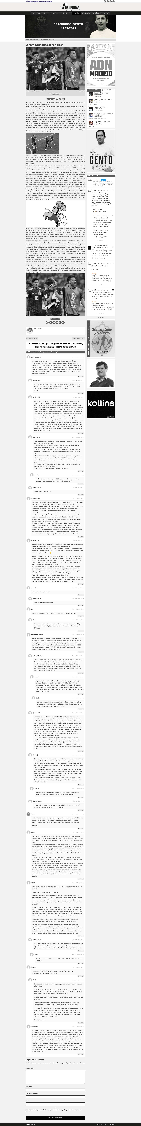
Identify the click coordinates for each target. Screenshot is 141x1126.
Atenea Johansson (93, 104)
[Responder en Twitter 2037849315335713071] (92, 313)
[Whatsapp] (60, 99)
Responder (80, 376)
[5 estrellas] (58, 94)
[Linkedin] (53, 99)
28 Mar (108, 290)
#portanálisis (96, 269)
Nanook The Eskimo (98, 110)
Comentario (30, 1068)
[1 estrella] (52, 94)
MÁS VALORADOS (108, 90)
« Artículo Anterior (31, 338)
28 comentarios (81, 90)
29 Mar (108, 190)
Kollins (94, 247)
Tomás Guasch (97, 96)
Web (27, 1100)
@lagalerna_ (102, 190)
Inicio (28, 39)
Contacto (106, 1124)
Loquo (33, 814)
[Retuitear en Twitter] (95, 245)
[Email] (63, 99)
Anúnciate (112, 1124)
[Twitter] (50, 99)
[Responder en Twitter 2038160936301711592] (92, 258)
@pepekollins (100, 247)
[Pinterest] (56, 99)
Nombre (29, 1086)
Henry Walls (36, 437)
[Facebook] (47, 99)
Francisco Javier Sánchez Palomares (97, 118)
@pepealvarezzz (107, 250)
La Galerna (91, 126)
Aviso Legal (99, 1124)
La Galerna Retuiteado (102, 245)
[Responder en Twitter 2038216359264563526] (92, 285)
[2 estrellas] (54, 94)
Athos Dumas (36, 90)
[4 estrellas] (56, 94)
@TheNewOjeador (97, 250)
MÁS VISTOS (94, 90)
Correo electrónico (32, 1093)
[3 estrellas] (55, 94)
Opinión (35, 39)
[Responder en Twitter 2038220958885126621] (92, 241)
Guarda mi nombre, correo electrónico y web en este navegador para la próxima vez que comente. (54, 1111)
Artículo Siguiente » (78, 338)
